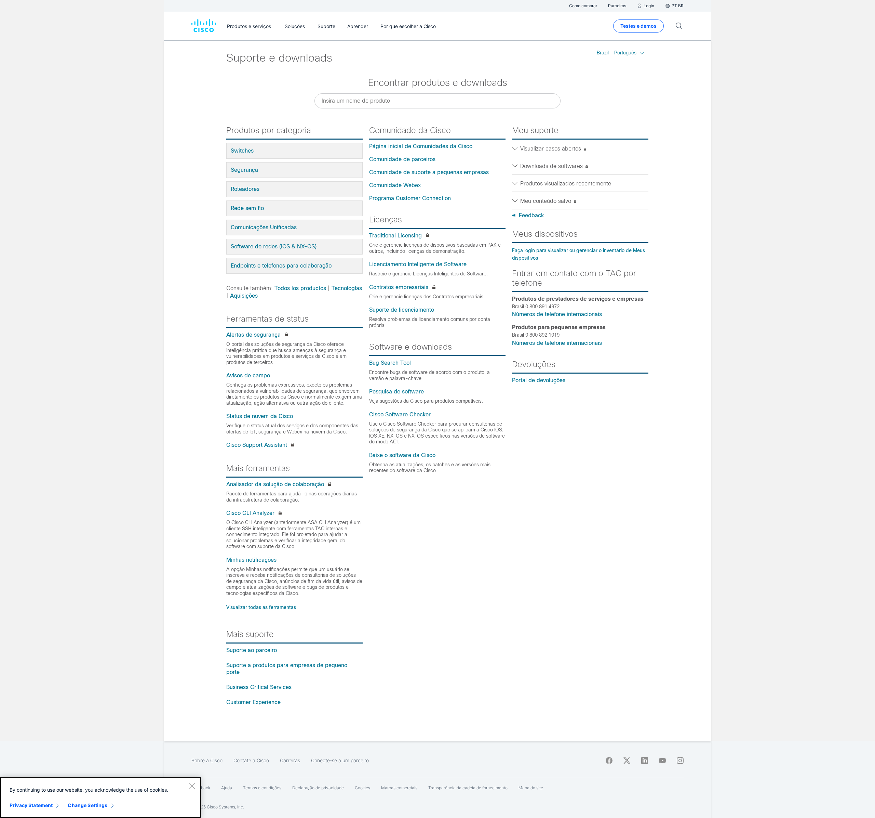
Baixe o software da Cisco (402, 455)
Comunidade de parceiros (402, 159)
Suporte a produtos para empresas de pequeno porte (286, 668)
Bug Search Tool (390, 363)
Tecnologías (347, 288)
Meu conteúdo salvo (546, 201)
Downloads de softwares (552, 166)
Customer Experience (253, 702)
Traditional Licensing (395, 235)
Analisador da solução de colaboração (275, 484)
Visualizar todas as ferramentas (261, 607)
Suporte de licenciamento (401, 310)
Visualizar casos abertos (551, 149)
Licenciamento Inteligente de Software (418, 264)
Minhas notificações (251, 560)
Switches (242, 151)
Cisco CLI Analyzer (250, 513)
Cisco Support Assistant (256, 445)
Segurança (244, 170)
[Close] (192, 785)
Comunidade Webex (395, 185)
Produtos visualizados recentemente (565, 183)
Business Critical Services (259, 687)
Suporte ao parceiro (251, 650)
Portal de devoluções (538, 380)
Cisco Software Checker (400, 414)
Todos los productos (300, 288)
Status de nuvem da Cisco (259, 416)
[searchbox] (437, 101)
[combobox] (437, 100)
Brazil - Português (616, 52)
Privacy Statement (31, 805)
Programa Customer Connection (410, 198)
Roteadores (245, 189)
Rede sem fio (247, 208)
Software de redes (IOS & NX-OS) (274, 246)
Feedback (531, 215)
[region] (100, 797)
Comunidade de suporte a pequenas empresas (429, 172)
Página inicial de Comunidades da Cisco (420, 146)
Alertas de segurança (253, 335)
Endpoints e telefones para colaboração (281, 266)
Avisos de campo (248, 375)
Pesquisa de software (396, 391)
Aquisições (244, 296)
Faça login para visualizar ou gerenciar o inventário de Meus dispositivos (578, 254)
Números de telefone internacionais (557, 314)
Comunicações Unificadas (264, 227)
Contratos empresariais (398, 287)
